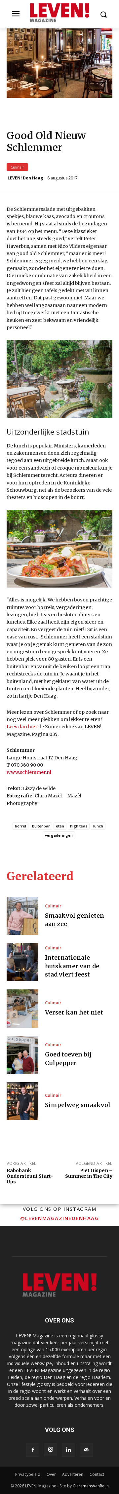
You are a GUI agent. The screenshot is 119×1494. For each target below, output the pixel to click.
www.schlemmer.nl (29, 772)
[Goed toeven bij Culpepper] (22, 1055)
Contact (97, 1474)
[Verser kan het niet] (22, 1008)
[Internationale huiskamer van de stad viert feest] (22, 962)
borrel (20, 826)
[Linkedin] (68, 1450)
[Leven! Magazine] (59, 13)
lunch (98, 826)
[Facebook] (32, 1450)
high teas (78, 826)
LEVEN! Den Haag (25, 178)
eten (60, 826)
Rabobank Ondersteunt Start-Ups (30, 1176)
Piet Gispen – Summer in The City (88, 1173)
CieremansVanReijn (91, 1486)
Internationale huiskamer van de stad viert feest (72, 966)
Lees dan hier (22, 727)
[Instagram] (50, 1449)
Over (51, 1474)
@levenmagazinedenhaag (59, 1218)
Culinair (17, 167)
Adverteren (72, 1474)
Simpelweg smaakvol (77, 1105)
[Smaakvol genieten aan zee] (22, 916)
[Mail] (86, 1450)
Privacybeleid (27, 1474)
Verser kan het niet (74, 1012)
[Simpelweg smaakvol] (22, 1101)
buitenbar (41, 826)
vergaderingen (59, 835)
